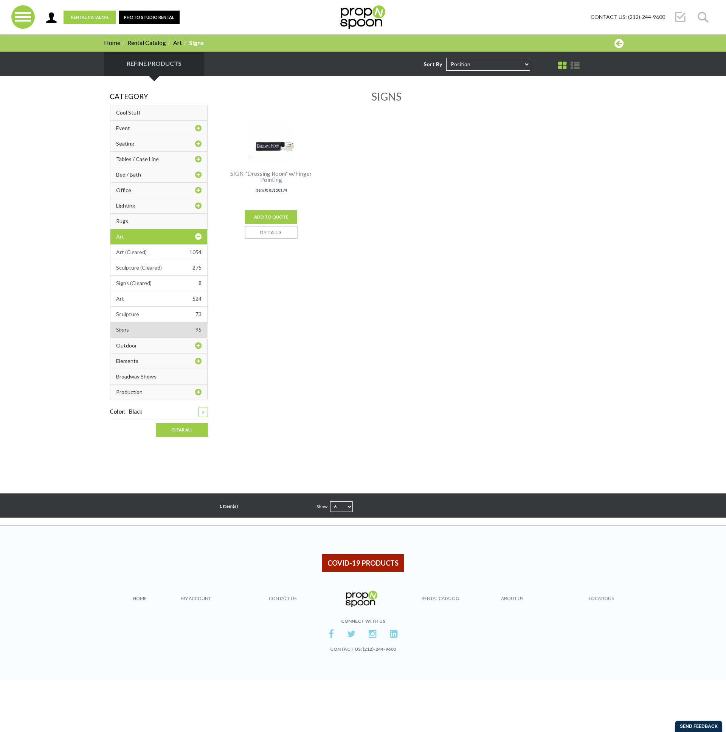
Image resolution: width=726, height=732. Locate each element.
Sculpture (159, 314)
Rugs (122, 221)
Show (321, 506)
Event (123, 128)
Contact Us (282, 598)
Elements (127, 361)
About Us (512, 598)
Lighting (125, 205)
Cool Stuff (128, 112)
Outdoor (126, 345)
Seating (125, 143)
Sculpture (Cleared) (159, 267)
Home (112, 42)
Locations (601, 598)
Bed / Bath (128, 174)
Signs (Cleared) (159, 283)
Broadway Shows (136, 376)
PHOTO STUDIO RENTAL (149, 17)
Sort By (433, 64)
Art (177, 42)
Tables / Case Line (137, 159)
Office (123, 190)
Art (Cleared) (159, 252)
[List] (575, 65)
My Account (196, 598)
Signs (159, 329)
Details (271, 232)
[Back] (619, 43)
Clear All (182, 429)
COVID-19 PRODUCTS (363, 563)
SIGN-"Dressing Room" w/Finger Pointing (271, 177)
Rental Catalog (90, 17)
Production (129, 392)
